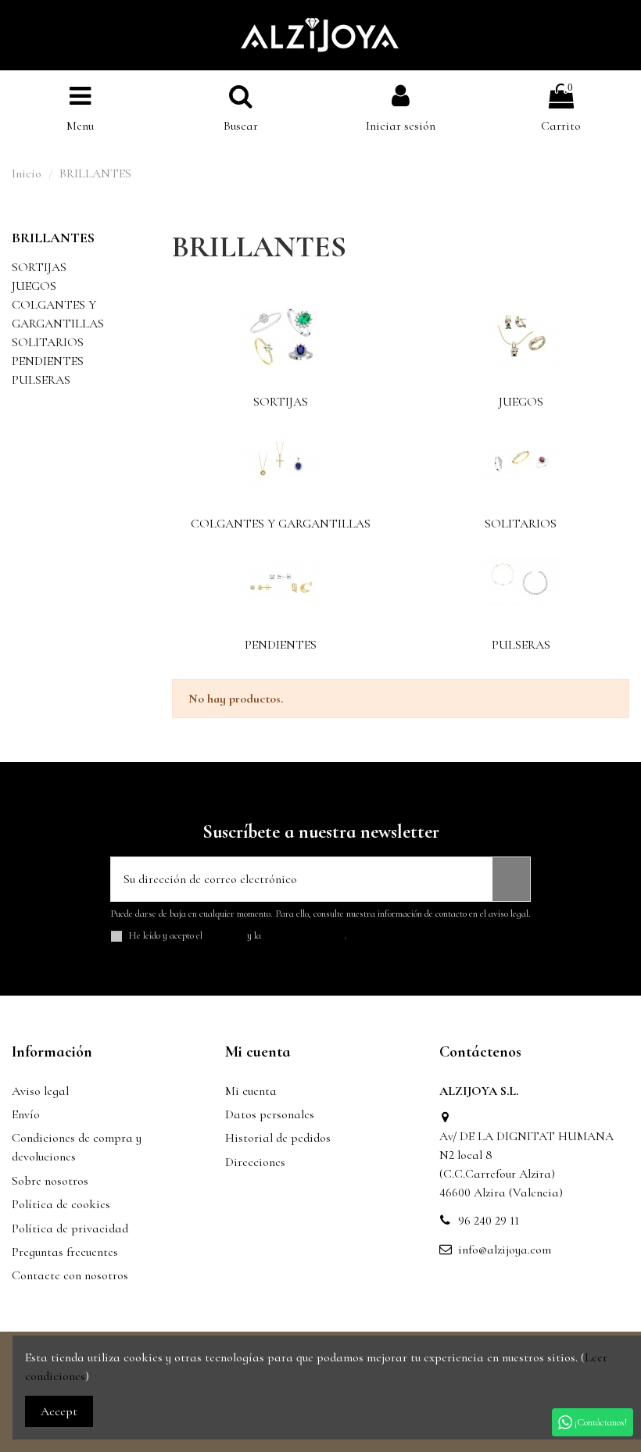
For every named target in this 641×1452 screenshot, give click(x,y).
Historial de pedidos (278, 1138)
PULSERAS (521, 645)
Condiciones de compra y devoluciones (76, 1147)
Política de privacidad (70, 1228)
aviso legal (225, 935)
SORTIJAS (280, 401)
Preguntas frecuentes (65, 1252)
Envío (26, 1114)
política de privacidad (304, 935)
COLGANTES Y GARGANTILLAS (281, 523)
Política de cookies (61, 1204)
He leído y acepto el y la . (238, 936)
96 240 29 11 (488, 1220)
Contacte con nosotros (70, 1275)
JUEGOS (521, 401)
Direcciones (255, 1162)
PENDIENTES (281, 645)
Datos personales (269, 1114)
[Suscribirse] (511, 879)
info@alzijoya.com (504, 1249)
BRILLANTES (53, 237)
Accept (59, 1411)
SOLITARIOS (521, 523)
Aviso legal (40, 1091)
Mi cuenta (251, 1091)
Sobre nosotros (50, 1181)
